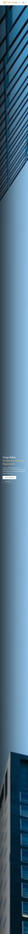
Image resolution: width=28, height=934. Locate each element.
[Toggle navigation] (19, 2)
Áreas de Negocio (9, 477)
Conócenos (8, 481)
